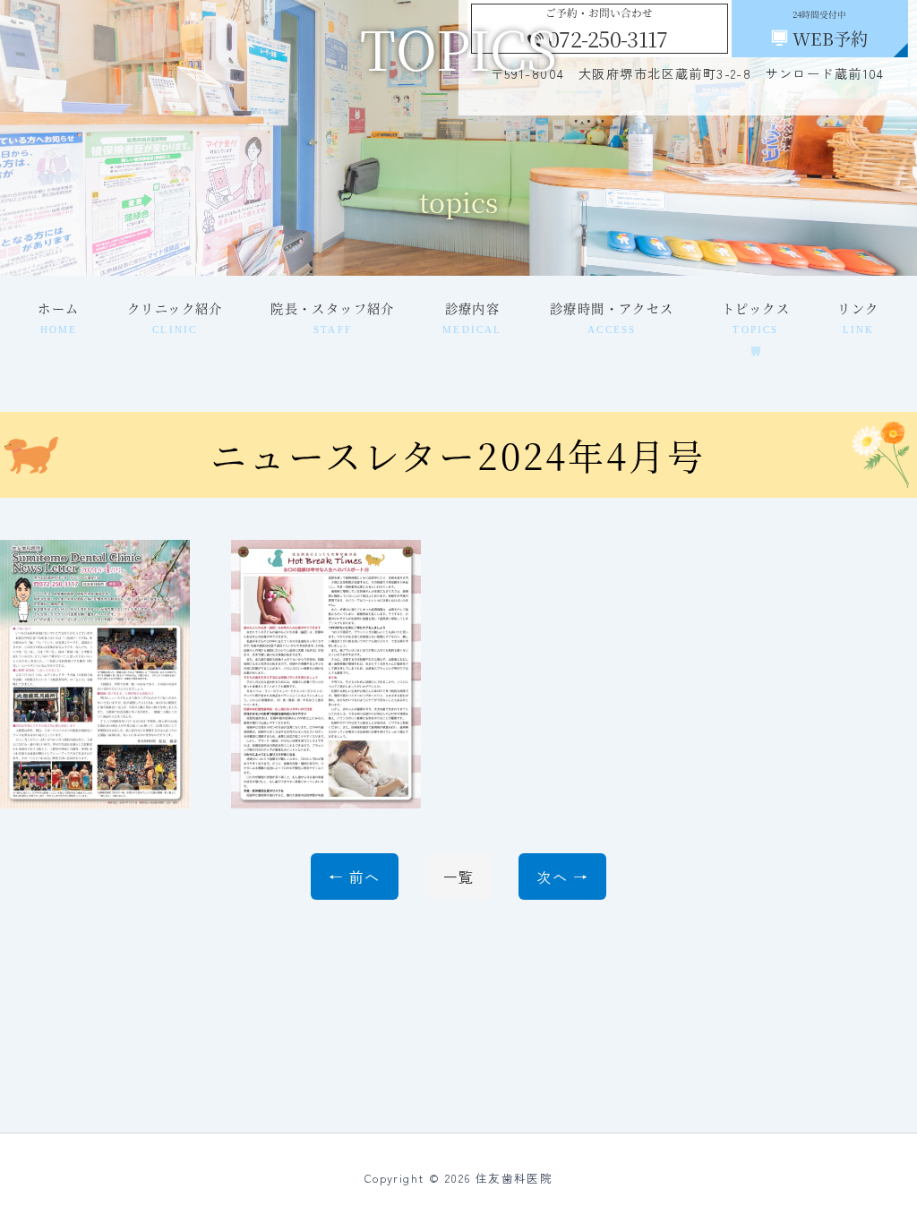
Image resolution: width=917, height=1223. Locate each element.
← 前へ (355, 876)
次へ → (562, 876)
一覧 (459, 876)
